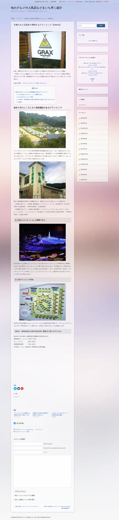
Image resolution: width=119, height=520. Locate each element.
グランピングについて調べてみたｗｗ (34, 83)
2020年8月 (84, 118)
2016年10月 (84, 164)
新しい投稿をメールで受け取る (25, 499)
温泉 (28, 431)
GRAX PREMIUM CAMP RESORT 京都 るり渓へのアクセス (36, 99)
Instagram (79, 1)
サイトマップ (71, 1)
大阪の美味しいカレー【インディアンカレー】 (27, 506)
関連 (19, 102)
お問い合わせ (62, 1)
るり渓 (16, 431)
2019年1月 (84, 123)
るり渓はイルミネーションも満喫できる (29, 94)
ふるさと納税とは (92, 40)
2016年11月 (84, 159)
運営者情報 (53, 1)
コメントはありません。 (28, 429)
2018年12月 (84, 128)
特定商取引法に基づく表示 (41, 1)
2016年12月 (84, 154)
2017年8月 (84, 143)
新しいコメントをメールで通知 (25, 495)
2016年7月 (84, 179)
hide (36, 88)
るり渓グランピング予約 (25, 97)
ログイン (83, 105)
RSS (107, 1)
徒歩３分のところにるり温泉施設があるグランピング (31, 92)
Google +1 (100, 1)
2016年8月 (84, 174)
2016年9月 (84, 169)
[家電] (92, 79)
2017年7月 (84, 149)
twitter (86, 1)
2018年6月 (84, 138)
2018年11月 (84, 133)
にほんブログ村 (92, 65)
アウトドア (40, 429)
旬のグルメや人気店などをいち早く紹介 (36, 7)
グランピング (22, 431)
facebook (93, 1)
